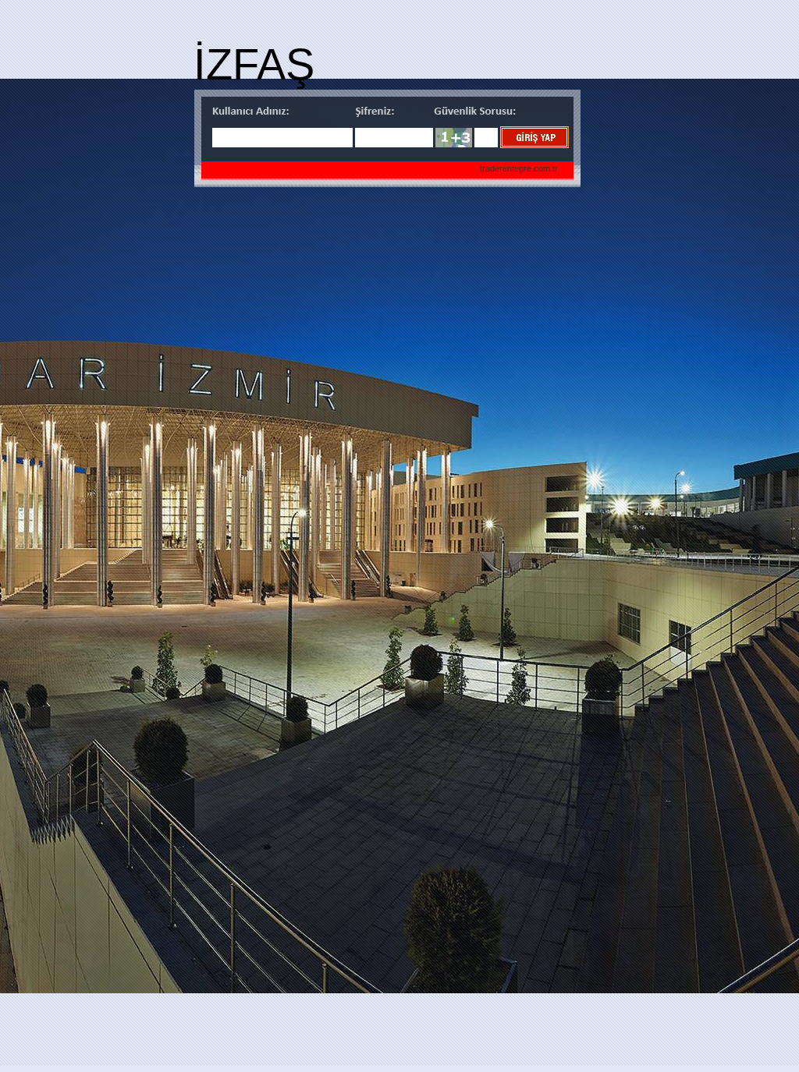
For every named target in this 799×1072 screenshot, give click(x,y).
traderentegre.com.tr (519, 168)
